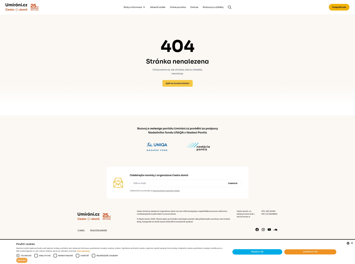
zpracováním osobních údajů (166, 191)
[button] (120, 260)
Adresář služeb (157, 7)
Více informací (83, 251)
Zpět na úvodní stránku (177, 83)
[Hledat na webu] (229, 7)
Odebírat (232, 183)
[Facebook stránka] (257, 229)
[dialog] (177, 252)
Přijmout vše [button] (257, 252)
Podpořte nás (339, 7)
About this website (98, 230)
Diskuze (194, 7)
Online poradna (178, 7)
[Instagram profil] (263, 229)
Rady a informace (133, 7)
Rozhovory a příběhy (213, 7)
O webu (81, 230)
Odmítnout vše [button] (310, 252)
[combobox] (348, 243)
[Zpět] (16, 7)
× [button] (352, 243)
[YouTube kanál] (269, 229)
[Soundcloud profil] (275, 229)
